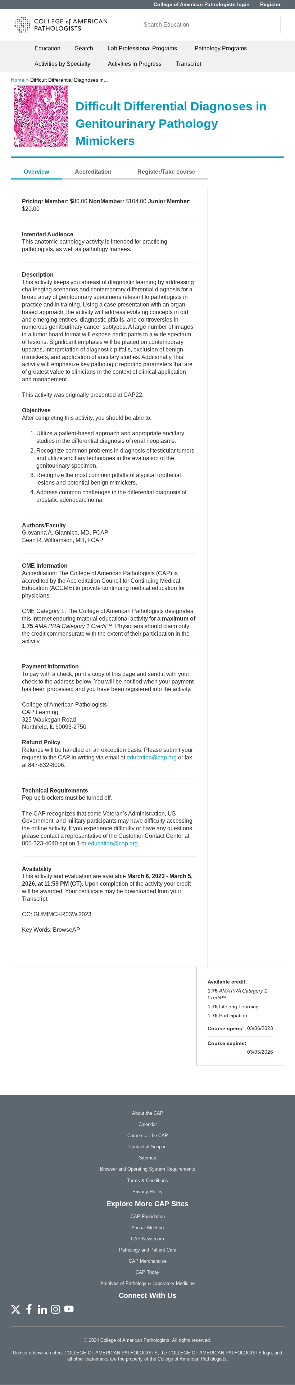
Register (270, 4)
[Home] (61, 25)
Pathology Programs (221, 48)
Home (17, 80)
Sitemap (147, 1158)
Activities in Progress (135, 64)
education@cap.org (152, 757)
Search (84, 48)
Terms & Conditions (147, 1180)
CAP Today (147, 1272)
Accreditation (93, 172)
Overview (36, 172)
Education (47, 48)
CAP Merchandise (148, 1261)
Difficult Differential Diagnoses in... (69, 80)
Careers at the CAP (147, 1135)
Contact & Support (147, 1146)
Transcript (188, 64)
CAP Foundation (148, 1216)
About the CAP (147, 1113)
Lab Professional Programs (142, 48)
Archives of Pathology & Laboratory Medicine (147, 1283)
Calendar (148, 1124)
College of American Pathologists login (202, 4)
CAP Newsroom (147, 1238)
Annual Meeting (147, 1227)
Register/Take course (166, 172)
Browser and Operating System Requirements (147, 1169)
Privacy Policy (147, 1191)
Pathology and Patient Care (147, 1250)
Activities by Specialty (62, 64)
